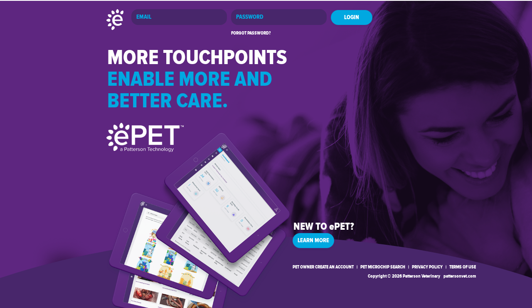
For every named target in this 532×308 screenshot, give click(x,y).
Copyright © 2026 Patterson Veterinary (404, 276)
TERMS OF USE (462, 267)
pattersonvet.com (459, 276)
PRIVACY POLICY (427, 267)
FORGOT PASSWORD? (251, 33)
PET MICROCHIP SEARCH (382, 267)
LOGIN (351, 17)
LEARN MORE (313, 240)
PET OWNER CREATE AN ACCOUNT (323, 267)
